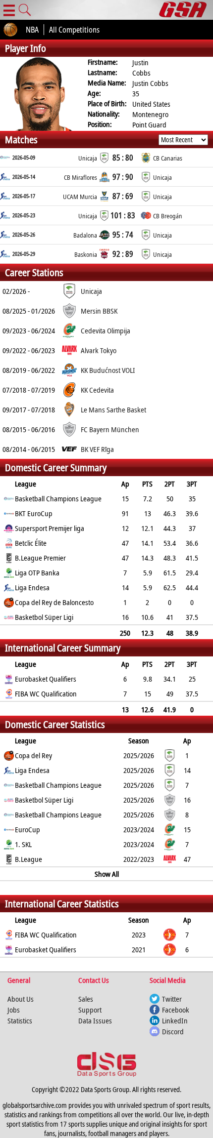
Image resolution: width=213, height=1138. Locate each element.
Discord (173, 1031)
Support (90, 1010)
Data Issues (95, 1020)
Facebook (175, 1010)
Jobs (13, 1010)
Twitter (172, 999)
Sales (85, 999)
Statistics (19, 1020)
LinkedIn (175, 1020)
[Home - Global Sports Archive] (186, 10)
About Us (20, 999)
